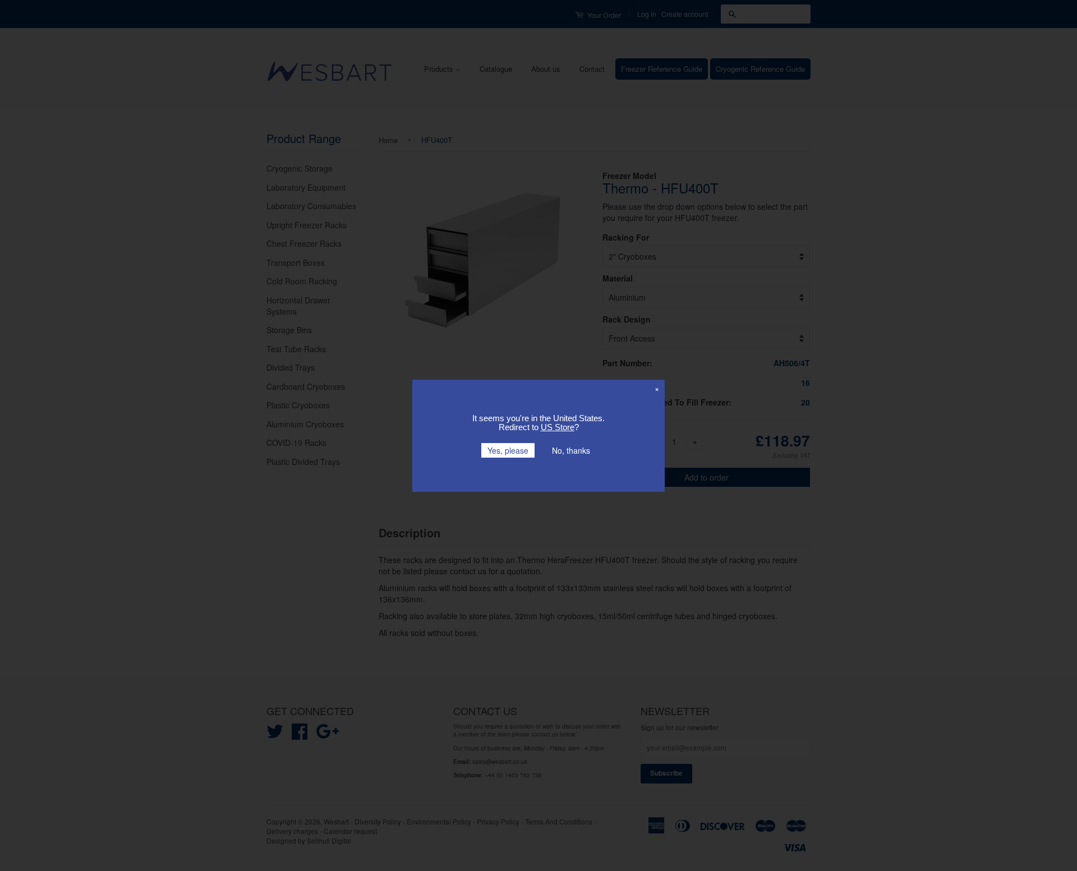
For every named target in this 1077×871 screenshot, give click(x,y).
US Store (557, 427)
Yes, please (507, 450)
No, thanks (571, 450)
